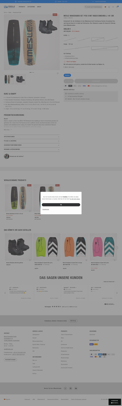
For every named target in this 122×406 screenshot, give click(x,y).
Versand (34, 338)
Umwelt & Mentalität (38, 370)
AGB (34, 399)
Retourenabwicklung (38, 341)
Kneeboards (64, 344)
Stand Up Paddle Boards (67, 348)
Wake (10, 12)
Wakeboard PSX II (69, 56)
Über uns (35, 360)
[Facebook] (71, 388)
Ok (61, 204)
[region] (61, 293)
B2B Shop (73, 321)
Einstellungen (45, 209)
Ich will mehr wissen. (75, 199)
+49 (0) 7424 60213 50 (18, 354)
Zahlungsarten (36, 334)
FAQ (34, 351)
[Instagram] (65, 388)
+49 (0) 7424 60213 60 (19, 352)
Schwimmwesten (65, 354)
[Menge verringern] (66, 81)
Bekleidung (63, 361)
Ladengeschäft (36, 367)
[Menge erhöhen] (72, 81)
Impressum (27, 399)
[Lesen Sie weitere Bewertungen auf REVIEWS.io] (109, 304)
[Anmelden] (109, 7)
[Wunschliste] (113, 7)
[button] (5, 293)
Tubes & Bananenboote (66, 334)
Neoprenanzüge (65, 357)
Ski (62, 341)
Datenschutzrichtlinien (52, 399)
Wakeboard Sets (17, 12)
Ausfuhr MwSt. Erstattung (39, 344)
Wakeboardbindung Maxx (71, 58)
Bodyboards (64, 351)
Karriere (34, 373)
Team (34, 363)
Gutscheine (92, 334)
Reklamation (36, 348)
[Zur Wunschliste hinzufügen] (58, 73)
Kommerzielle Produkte (67, 367)
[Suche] (113, 7)
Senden (67, 75)
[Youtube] (76, 388)
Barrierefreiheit (64, 399)
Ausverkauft (96, 81)
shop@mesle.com (8, 349)
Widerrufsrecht (41, 399)
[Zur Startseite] (9, 7)
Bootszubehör (64, 364)
